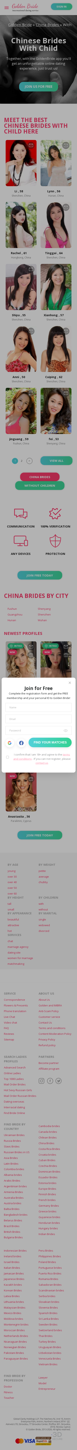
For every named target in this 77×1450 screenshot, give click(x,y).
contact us (42, 763)
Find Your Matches (50, 742)
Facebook (21, 743)
